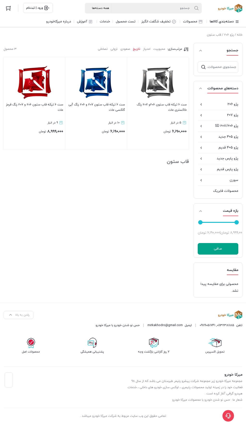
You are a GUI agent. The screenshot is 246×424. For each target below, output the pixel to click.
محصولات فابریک (225, 191)
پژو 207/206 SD (226, 126)
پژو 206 (229, 35)
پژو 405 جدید (228, 137)
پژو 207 (232, 115)
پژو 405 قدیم (228, 147)
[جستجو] (203, 67)
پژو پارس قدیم (227, 169)
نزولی (114, 49)
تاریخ (136, 49)
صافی (218, 248)
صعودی (125, 49)
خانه (239, 35)
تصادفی (103, 49)
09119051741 (207, 325)
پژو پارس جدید (227, 158)
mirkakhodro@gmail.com (165, 325)
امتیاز (146, 49)
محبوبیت (159, 49)
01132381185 (225, 325)
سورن (234, 180)
